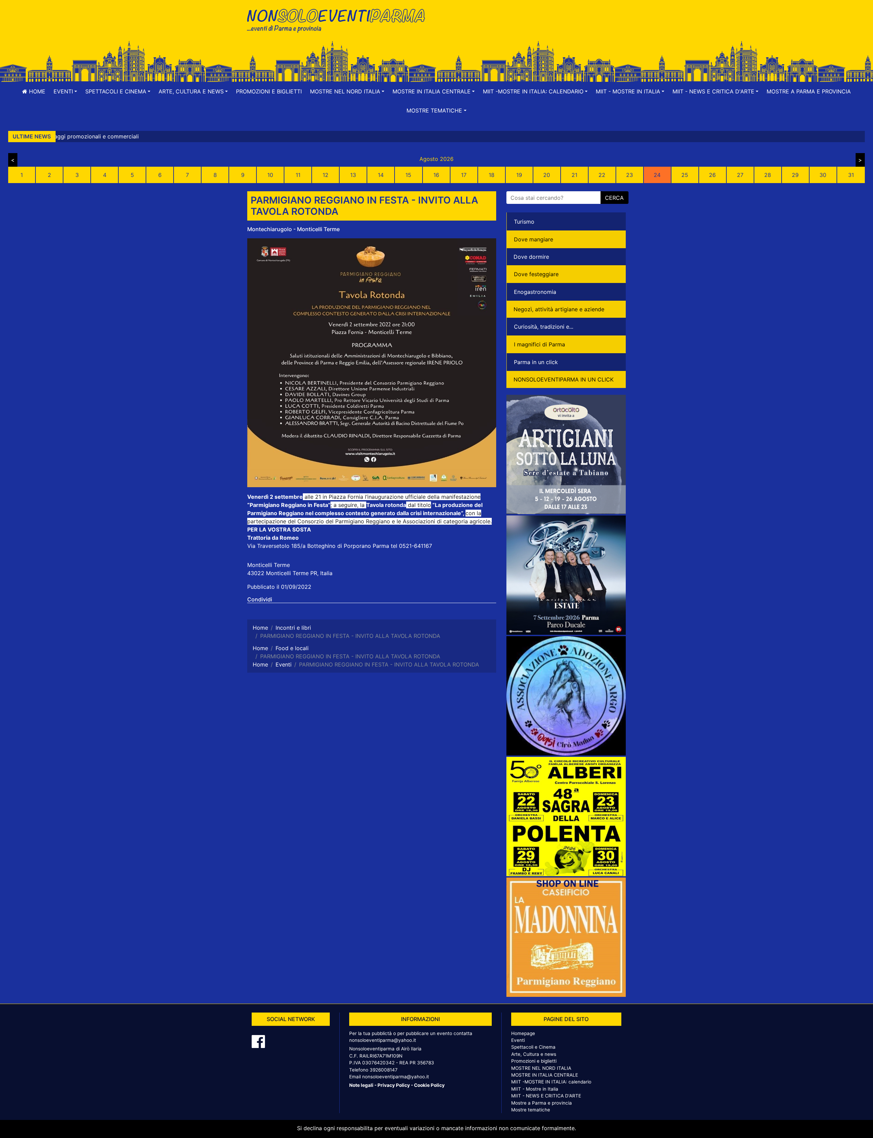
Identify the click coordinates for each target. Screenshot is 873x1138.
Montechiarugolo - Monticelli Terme (293, 229)
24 (657, 174)
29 (795, 174)
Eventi (518, 1040)
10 (270, 174)
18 (491, 174)
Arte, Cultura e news (533, 1054)
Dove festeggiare (536, 274)
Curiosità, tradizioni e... (543, 326)
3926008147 (384, 1070)
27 (740, 174)
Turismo (524, 221)
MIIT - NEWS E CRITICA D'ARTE (546, 1095)
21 (574, 174)
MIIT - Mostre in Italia (534, 1089)
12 (325, 174)
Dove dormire (531, 256)
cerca (614, 197)
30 (822, 174)
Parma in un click (536, 362)
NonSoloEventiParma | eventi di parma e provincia (339, 19)
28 (767, 174)
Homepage (523, 1033)
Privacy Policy (394, 1085)
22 (601, 174)
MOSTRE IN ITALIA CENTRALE (544, 1075)
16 (436, 174)
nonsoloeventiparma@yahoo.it (382, 1040)
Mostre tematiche (530, 1109)
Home (36, 91)
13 (353, 174)
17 (464, 174)
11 (298, 174)
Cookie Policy (429, 1085)
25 (684, 174)
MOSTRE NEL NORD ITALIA (541, 1068)
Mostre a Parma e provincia (809, 91)
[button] (65, 91)
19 (519, 174)
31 (851, 174)
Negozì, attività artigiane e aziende (559, 309)
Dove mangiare (533, 239)
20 (546, 174)
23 (629, 174)
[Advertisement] (534, 28)
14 (381, 174)
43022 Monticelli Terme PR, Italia (289, 573)
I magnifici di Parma (539, 344)
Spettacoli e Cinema (533, 1047)
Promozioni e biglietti (269, 91)
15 (408, 174)
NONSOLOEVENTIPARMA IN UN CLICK (563, 379)
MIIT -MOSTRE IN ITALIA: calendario (551, 1081)
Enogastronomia (535, 291)
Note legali (361, 1085)
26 (712, 174)
